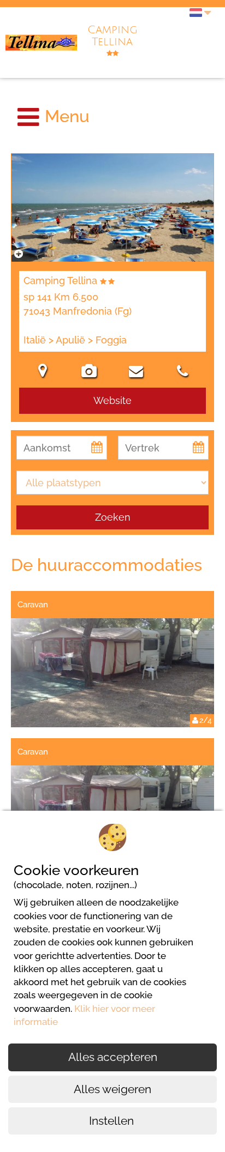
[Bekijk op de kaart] (42, 372)
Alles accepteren (112, 1057)
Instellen (113, 1120)
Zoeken (113, 517)
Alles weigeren (112, 1089)
